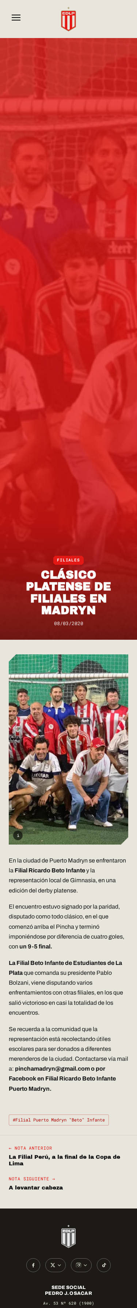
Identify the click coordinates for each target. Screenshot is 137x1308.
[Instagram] (81, 1265)
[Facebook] (33, 1265)
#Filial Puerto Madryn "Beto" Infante (59, 1120)
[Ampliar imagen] (68, 749)
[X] (55, 1265)
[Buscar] (121, 19)
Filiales (68, 560)
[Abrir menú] (16, 19)
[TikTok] (104, 1265)
